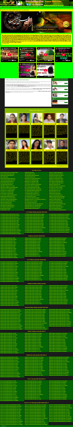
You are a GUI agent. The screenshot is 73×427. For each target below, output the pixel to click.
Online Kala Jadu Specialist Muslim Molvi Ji (7, 200)
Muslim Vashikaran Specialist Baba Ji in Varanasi (8, 348)
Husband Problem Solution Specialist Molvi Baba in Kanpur (59, 315)
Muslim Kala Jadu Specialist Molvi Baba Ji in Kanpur (58, 364)
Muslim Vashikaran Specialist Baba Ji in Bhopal (33, 342)
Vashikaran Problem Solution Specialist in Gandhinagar (34, 299)
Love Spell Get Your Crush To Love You (56, 188)
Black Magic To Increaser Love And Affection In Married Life (35, 199)
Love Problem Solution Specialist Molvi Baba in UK (33, 229)
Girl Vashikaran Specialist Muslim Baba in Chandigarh (9, 281)
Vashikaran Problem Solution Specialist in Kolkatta (33, 287)
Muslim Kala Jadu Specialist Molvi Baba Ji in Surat (9, 370)
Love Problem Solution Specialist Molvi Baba (56, 197)
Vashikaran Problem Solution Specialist (55, 202)
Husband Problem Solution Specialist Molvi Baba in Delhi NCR (60, 324)
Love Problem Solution (14, 6)
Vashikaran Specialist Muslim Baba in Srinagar (57, 248)
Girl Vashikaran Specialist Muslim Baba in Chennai (58, 264)
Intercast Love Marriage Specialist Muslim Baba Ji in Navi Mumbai (60, 407)
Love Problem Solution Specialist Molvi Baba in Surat (9, 227)
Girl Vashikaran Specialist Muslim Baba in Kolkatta (33, 263)
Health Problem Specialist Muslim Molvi (7, 175)
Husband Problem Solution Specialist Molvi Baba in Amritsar (10, 327)
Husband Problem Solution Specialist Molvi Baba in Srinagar (59, 318)
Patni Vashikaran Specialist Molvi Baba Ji (7, 205)
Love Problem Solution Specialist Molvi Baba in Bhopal (34, 223)
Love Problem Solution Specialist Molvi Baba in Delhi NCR (59, 230)
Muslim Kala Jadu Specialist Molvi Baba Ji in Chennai (58, 360)
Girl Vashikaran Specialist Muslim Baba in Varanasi (9, 276)
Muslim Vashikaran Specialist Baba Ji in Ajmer (8, 340)
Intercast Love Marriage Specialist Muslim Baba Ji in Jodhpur (11, 415)
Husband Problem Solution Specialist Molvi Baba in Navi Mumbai (60, 312)
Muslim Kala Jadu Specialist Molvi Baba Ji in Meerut (9, 369)
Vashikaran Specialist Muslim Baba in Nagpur (32, 248)
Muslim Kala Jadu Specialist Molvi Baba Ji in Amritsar (9, 375)
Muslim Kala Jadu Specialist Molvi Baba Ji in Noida (33, 361)
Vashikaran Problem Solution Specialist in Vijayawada (58, 299)
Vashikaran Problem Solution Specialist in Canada (33, 303)
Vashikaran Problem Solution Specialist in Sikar (8, 294)
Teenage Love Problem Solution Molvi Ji (56, 172)
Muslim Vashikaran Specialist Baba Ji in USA (32, 349)
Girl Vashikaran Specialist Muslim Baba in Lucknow (9, 266)
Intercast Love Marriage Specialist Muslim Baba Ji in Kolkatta (35, 406)
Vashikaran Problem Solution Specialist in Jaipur (8, 291)
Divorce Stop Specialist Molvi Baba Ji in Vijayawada (58, 394)
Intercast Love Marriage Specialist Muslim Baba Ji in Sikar (10, 413)
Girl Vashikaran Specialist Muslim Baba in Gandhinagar (34, 275)
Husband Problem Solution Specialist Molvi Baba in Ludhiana (35, 309)
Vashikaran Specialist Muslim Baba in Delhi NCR (57, 254)
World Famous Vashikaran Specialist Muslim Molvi (9, 187)
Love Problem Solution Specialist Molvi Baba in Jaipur (9, 220)
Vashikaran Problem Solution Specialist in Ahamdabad (9, 302)
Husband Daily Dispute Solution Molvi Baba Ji (60, 86)
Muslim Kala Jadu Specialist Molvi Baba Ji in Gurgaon (34, 360)
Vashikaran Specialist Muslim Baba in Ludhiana (33, 238)
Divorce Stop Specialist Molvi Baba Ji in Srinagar (57, 391)
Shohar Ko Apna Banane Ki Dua (5, 202)
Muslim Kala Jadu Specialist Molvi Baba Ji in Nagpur (34, 367)
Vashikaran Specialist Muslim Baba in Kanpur (57, 245)
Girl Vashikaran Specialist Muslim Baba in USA (33, 278)
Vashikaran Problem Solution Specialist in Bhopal (33, 294)
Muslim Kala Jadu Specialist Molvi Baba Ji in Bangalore (58, 358)
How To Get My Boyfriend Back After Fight (32, 187)
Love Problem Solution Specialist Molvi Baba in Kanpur (58, 221)
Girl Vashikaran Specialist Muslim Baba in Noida (33, 266)
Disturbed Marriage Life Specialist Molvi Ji (32, 208)
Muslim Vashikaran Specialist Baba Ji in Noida (33, 337)
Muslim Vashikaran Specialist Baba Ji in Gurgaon (33, 336)
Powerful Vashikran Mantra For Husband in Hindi (9, 172)
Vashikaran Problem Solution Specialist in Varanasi (9, 300)
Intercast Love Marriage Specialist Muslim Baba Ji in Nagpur (35, 415)
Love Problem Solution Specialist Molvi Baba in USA (34, 230)
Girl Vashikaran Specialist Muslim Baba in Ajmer (8, 269)
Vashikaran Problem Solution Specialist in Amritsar (9, 303)
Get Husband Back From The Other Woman (7, 197)
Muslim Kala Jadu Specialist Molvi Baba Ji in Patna (58, 363)
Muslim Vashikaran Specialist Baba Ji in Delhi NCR (58, 349)
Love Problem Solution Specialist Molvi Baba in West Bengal (59, 214)
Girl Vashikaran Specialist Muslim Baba (56, 200)
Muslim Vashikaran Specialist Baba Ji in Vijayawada (58, 346)
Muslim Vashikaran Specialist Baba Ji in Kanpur (57, 340)
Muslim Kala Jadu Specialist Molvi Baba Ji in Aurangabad (59, 372)
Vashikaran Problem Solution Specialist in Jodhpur (9, 296)
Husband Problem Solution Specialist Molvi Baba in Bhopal (35, 318)
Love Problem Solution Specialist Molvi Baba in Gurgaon (34, 217)
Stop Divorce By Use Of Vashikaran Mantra (7, 188)
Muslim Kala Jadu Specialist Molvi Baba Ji (56, 206)
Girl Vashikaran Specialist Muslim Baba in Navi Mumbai (58, 266)
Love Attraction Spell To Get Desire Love (32, 193)
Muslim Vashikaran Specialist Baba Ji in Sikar (8, 342)
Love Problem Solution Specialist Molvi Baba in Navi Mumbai (59, 218)
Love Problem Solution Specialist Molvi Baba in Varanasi (10, 229)
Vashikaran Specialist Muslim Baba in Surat (7, 251)
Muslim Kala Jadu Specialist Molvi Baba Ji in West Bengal (59, 357)
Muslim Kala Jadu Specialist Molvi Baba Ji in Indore (34, 364)
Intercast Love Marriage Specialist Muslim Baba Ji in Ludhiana (35, 404)
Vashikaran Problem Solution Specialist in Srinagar (57, 296)
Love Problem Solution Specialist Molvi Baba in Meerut (9, 226)
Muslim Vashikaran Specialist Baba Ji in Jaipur (8, 339)
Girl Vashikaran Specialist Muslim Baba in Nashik (33, 273)
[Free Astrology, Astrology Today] (19, 3)
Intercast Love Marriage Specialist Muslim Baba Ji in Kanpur (59, 410)
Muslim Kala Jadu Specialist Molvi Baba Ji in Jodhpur (9, 367)
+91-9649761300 (5, 43)
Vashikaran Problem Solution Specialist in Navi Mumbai (58, 290)
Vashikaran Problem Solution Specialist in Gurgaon (33, 288)
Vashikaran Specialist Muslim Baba (55, 199)
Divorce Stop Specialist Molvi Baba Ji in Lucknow (8, 385)
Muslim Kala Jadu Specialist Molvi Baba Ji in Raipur (34, 363)
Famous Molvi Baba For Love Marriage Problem (33, 205)
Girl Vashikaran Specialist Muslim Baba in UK (33, 276)
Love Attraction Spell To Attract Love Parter (32, 194)
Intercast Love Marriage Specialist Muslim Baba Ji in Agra (10, 407)
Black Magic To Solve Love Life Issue (31, 200)
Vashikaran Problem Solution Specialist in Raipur (33, 291)
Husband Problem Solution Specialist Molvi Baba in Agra (10, 312)
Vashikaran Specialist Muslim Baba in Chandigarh (9, 257)
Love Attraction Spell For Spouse (30, 196)
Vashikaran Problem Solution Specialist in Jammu (57, 294)
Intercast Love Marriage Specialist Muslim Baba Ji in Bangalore (60, 404)
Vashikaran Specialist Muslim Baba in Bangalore (57, 239)
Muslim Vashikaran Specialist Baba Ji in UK (32, 348)
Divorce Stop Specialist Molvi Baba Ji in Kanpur (57, 388)
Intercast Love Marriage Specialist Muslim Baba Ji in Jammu (59, 412)
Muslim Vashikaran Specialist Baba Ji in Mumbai (8, 334)
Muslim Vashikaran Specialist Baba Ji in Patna (57, 339)
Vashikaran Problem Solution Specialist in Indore (33, 293)
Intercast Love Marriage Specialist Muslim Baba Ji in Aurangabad (60, 418)
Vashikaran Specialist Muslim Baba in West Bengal (57, 238)
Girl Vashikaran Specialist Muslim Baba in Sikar (8, 270)
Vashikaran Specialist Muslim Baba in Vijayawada (57, 251)
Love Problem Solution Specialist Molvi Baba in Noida (34, 218)
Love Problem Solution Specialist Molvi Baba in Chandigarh (10, 233)
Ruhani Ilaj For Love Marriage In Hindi (31, 181)
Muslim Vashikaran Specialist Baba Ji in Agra (8, 336)
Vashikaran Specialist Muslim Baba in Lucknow (8, 242)
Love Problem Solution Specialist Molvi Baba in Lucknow (10, 218)
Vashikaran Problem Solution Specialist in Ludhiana (33, 285)
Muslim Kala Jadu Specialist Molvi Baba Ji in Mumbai (9, 358)
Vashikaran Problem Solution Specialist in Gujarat (57, 297)
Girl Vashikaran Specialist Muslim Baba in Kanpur (57, 269)
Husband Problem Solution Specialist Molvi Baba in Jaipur (10, 315)
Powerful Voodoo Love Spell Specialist (6, 193)
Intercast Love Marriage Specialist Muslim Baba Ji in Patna (59, 409)
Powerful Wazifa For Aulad (5, 209)
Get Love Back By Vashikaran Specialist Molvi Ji (8, 194)
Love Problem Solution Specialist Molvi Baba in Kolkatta (34, 215)
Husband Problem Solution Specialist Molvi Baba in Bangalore (59, 309)
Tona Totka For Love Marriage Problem (7, 190)
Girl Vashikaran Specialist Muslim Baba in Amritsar (9, 279)
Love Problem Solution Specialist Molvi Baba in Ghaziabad (59, 232)
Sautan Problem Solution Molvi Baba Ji (7, 181)
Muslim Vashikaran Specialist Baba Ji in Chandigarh (9, 352)
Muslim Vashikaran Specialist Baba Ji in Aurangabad (58, 348)
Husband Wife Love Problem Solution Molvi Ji (32, 178)
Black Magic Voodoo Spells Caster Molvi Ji (56, 175)
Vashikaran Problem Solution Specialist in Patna (57, 291)
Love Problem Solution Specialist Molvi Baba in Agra (9, 217)
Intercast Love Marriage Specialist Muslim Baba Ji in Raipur (35, 410)
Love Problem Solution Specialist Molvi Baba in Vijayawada (59, 227)
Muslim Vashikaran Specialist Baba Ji (55, 205)
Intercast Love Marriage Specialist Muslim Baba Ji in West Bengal (36, 424)
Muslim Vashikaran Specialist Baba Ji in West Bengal (58, 333)
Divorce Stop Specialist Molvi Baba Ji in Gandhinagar (34, 394)
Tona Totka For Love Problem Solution (7, 191)
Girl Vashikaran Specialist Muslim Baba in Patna (57, 267)
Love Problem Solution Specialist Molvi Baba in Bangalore (59, 215)
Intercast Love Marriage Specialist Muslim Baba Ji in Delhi (10, 404)
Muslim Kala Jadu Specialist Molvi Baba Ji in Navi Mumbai (59, 361)
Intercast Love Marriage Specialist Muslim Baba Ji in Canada (35, 422)
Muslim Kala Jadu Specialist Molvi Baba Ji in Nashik (34, 369)
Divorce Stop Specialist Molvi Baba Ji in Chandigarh (9, 400)
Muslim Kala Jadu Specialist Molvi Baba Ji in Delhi (9, 357)
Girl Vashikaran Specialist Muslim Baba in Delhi (8, 261)
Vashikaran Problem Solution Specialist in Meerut (8, 297)
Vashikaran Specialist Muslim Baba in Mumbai (8, 239)
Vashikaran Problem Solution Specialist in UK (32, 300)
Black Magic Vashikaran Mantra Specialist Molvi (33, 188)
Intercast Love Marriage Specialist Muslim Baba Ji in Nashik (35, 416)
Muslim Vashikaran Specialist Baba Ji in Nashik (33, 345)
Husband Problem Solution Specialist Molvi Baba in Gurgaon (35, 312)
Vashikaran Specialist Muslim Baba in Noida (32, 242)
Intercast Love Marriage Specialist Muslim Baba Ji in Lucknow (11, 409)
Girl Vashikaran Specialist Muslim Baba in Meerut (8, 273)
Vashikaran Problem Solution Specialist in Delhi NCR (58, 302)
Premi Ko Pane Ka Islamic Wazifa (54, 193)
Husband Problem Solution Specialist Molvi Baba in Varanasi (10, 324)
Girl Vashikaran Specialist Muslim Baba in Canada (33, 279)
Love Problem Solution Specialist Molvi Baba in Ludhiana (34, 214)
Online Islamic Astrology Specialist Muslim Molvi (8, 199)
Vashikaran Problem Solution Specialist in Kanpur (57, 293)
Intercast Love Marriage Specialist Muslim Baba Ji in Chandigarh (11, 424)
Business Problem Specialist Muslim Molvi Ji (7, 178)
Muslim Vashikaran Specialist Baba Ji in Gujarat (57, 345)
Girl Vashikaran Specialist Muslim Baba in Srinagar (58, 272)
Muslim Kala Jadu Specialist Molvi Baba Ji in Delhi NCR (58, 373)
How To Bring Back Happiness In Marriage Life (33, 190)
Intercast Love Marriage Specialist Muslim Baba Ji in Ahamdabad (11, 421)
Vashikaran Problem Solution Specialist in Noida (33, 290)
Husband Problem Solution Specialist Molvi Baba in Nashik (35, 321)
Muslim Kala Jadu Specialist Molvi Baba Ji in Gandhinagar (35, 370)
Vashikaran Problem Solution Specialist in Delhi (8, 285)
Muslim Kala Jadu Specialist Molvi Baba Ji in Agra (9, 360)
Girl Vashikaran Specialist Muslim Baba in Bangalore (58, 263)
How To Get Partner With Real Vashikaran (32, 197)
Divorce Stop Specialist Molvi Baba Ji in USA (32, 397)
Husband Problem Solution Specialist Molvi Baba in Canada (35, 327)
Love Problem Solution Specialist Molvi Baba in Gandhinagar (35, 227)
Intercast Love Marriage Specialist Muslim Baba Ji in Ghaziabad (60, 421)
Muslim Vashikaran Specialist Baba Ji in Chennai (57, 336)
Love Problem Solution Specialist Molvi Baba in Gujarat (58, 226)
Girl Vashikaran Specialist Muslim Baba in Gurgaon (33, 264)
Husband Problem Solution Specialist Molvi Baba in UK (34, 324)
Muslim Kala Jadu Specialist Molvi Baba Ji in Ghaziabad (58, 375)
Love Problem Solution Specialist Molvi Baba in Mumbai (10, 215)
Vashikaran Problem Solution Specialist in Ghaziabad (58, 303)
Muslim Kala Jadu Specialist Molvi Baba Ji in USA (33, 373)
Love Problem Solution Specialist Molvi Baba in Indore (34, 221)
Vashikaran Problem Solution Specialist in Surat (8, 299)
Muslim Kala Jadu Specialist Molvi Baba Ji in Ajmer (9, 364)
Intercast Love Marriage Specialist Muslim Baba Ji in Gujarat (59, 415)
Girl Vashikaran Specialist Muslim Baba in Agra (8, 264)
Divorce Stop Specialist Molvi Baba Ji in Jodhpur (8, 391)
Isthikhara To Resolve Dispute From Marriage (57, 196)
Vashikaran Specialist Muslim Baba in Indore (32, 245)
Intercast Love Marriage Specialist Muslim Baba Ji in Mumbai (10, 406)
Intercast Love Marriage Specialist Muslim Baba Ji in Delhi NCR (60, 419)
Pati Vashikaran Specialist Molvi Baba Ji (7, 206)
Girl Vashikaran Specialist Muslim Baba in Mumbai (9, 263)
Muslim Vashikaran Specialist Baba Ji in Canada (33, 351)
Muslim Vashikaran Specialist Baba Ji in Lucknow (8, 337)
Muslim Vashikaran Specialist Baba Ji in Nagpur (33, 343)
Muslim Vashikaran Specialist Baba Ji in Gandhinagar (34, 346)
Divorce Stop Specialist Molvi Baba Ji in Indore (33, 388)
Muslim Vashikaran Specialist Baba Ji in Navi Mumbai (58, 337)
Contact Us (41, 6)
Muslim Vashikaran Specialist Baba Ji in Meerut (8, 345)
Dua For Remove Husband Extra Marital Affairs (33, 184)
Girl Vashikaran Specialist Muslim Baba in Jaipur (8, 267)
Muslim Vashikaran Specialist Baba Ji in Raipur (33, 339)
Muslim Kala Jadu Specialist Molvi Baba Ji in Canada (34, 375)
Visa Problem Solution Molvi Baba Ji (6, 184)
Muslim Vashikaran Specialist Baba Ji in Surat (8, 346)
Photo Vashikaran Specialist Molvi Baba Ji (56, 181)
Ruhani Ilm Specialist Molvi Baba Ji (6, 203)
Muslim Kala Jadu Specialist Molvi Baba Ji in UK (33, 372)
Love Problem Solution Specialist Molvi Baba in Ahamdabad (10, 230)
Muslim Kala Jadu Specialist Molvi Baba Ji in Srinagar (58, 367)
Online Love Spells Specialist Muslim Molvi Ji (60, 92)
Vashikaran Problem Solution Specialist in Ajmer (8, 293)
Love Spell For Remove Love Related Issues (32, 191)
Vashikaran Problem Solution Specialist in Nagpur (33, 296)
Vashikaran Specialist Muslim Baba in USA (32, 254)
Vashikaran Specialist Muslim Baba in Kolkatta (33, 239)
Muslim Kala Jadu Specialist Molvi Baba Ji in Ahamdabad (10, 373)
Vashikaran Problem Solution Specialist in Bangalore (58, 287)
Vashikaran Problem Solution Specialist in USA (33, 302)
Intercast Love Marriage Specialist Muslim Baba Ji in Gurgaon (35, 407)
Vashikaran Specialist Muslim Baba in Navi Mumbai (58, 242)
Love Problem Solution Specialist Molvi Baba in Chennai (58, 217)
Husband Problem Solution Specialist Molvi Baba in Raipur (35, 315)
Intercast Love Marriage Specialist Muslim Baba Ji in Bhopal (35, 413)
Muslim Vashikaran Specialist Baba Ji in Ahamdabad (9, 349)
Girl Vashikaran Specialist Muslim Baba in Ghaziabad (58, 279)
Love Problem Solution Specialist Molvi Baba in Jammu (58, 223)
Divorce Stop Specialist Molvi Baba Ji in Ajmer (8, 388)
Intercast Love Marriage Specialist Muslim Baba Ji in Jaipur (10, 410)
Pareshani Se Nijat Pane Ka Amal (54, 184)
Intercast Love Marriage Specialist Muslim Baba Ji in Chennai (59, 406)
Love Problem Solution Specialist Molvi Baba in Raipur (34, 220)
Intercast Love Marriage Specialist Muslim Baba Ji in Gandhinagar (36, 418)
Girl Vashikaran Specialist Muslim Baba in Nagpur (33, 272)
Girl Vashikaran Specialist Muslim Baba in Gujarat (57, 273)
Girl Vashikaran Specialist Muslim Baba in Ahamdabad (9, 278)
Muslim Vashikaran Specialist (24, 6)
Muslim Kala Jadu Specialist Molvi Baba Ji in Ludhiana (34, 357)
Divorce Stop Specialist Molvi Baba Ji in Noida (32, 385)
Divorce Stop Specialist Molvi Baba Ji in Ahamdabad (9, 397)
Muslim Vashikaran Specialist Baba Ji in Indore (33, 340)
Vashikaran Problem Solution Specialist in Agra (8, 288)
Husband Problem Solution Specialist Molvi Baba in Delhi (10, 309)
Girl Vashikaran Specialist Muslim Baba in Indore (33, 269)
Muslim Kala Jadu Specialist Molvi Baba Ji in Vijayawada (59, 370)
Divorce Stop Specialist (34, 6)
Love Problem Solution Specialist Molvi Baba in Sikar (9, 223)
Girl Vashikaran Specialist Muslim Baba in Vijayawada (58, 275)
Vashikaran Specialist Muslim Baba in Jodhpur (8, 248)
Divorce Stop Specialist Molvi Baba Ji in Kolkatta (33, 382)
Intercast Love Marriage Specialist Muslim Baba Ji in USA (35, 421)
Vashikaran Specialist (6, 6)
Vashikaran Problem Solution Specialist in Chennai (57, 288)
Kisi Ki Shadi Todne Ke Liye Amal (55, 190)
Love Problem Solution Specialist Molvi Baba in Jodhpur (10, 224)
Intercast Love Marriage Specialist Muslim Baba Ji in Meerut (10, 416)
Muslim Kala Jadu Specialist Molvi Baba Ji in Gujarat (58, 369)
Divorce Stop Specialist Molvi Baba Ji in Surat (8, 394)
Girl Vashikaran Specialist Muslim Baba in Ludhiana (34, 261)
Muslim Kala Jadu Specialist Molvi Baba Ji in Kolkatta (34, 358)
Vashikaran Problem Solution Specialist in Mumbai (9, 287)
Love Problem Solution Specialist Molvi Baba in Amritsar (10, 232)
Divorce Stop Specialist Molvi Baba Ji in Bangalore (57, 382)
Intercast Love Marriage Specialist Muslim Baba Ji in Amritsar (11, 422)
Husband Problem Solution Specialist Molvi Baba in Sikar (10, 318)
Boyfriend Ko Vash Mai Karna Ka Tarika (56, 178)
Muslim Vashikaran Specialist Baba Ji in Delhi (8, 333)
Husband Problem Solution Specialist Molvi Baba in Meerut (10, 321)
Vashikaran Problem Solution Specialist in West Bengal (58, 285)
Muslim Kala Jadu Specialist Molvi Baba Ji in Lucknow (9, 361)
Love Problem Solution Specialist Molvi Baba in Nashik (34, 226)
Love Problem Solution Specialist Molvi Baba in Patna (58, 220)
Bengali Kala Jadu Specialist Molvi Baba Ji (7, 196)
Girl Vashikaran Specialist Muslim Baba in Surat (8, 275)
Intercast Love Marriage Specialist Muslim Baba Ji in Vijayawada (60, 416)
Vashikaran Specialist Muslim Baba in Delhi (7, 238)
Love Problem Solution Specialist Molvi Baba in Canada (34, 232)
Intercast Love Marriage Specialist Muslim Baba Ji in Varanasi (11, 419)
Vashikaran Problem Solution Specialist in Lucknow (9, 290)
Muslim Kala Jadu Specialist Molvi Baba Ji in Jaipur (9, 363)
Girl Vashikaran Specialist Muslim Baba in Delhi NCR (58, 278)
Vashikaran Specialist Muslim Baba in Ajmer (8, 245)
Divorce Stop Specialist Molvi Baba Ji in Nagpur (33, 391)
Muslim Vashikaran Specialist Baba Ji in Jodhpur (8, 343)
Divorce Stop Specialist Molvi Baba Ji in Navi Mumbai (58, 385)
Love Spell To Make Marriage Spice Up (55, 194)
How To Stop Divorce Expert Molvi (31, 202)
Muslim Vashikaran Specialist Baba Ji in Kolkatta (33, 334)
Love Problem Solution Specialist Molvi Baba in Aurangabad (59, 229)
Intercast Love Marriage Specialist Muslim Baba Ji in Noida (35, 409)
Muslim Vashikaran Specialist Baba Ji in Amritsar (8, 351)
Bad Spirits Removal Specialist (5, 208)
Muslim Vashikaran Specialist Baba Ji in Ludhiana (33, 333)
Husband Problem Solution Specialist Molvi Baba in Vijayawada (60, 321)
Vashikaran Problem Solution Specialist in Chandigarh (9, 305)
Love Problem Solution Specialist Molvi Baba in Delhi (9, 214)
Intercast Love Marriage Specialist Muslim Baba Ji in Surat (10, 418)
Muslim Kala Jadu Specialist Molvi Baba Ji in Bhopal (34, 366)
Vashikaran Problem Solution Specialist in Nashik (33, 297)
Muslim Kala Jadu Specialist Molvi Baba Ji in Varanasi (9, 372)
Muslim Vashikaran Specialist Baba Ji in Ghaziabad (58, 351)
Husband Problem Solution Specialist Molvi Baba (57, 203)
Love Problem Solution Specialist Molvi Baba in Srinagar (58, 224)
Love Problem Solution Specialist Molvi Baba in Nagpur (34, 224)
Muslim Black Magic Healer (29, 172)
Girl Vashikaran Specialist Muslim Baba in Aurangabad (58, 276)
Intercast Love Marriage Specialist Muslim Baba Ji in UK (34, 419)
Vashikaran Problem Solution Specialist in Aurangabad (58, 300)
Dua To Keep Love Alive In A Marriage (55, 187)
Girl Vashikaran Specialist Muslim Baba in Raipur (33, 267)
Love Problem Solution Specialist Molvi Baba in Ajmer (9, 221)
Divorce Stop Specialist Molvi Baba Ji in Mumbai (8, 382)
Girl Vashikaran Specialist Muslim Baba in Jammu (57, 270)
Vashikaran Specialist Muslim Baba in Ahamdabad (9, 254)
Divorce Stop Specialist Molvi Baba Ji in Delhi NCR (58, 397)
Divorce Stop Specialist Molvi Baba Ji (55, 208)
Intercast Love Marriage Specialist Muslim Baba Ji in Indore (35, 412)
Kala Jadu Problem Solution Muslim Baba (32, 175)
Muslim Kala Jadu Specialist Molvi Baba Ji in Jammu (58, 366)
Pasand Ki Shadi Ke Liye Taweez (54, 191)
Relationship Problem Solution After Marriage (32, 206)
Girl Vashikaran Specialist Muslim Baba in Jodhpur (9, 272)
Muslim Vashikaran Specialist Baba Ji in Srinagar (57, 343)
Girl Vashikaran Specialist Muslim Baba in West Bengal (58, 261)
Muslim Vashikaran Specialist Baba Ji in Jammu (57, 342)
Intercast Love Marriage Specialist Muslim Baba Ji (57, 209)
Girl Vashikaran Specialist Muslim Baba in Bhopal (33, 270)
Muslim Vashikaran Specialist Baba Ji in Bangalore (57, 334)
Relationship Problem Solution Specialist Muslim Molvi (34, 203)
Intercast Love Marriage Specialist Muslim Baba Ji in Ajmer (10, 412)
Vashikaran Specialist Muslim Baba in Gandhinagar (33, 251)
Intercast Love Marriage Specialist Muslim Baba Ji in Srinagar (59, 413)
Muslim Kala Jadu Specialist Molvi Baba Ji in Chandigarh (10, 376)
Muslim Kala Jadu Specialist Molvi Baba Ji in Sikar (9, 366)
